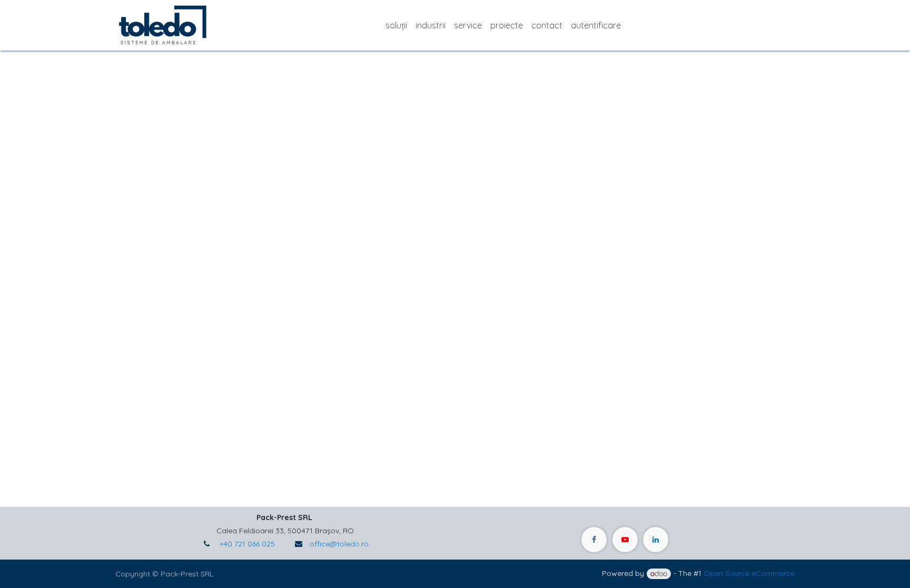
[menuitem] (396, 25)
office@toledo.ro (339, 544)
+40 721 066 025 (246, 544)
